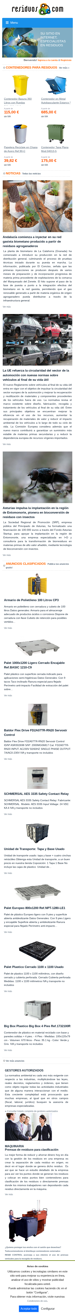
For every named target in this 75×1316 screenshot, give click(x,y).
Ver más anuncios (15, 1061)
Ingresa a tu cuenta (48, 60)
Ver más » (64, 68)
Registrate (66, 60)
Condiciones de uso (37, 1301)
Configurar (48, 1308)
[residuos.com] (37, 9)
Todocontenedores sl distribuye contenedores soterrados (32, 1251)
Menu (13, 22)
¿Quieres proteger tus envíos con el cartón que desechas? (33, 1247)
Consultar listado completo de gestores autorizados (32, 1111)
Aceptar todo (29, 1308)
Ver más (7, 307)
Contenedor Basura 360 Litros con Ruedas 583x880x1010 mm (18, 101)
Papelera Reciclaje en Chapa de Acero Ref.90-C (21, 149)
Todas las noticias (31, 173)
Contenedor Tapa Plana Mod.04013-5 (54, 149)
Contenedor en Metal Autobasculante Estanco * (56, 100)
